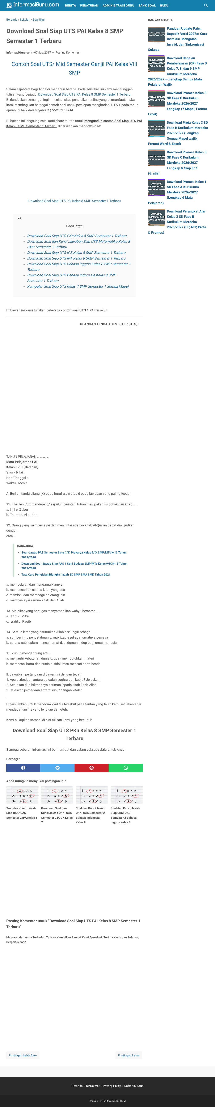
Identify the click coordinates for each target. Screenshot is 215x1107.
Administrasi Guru (118, 5)
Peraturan (89, 5)
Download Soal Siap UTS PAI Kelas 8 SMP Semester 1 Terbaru (84, 94)
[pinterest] (92, 768)
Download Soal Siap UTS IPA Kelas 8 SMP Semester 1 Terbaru (76, 258)
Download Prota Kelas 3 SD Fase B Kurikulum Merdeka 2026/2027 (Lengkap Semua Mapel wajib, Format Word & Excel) (178, 133)
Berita (70, 5)
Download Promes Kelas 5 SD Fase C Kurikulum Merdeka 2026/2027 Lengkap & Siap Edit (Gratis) (177, 162)
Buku (164, 5)
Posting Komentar (67, 52)
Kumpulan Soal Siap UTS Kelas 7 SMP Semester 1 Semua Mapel (77, 286)
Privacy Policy (112, 1085)
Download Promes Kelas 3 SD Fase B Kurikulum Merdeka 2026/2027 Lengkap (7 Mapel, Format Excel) (177, 103)
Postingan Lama (129, 1055)
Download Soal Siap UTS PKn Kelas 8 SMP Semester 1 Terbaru (76, 236)
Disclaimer (93, 1085)
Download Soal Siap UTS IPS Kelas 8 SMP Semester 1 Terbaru (76, 253)
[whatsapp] (126, 768)
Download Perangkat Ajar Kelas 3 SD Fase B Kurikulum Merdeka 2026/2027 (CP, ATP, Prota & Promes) (177, 222)
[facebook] (23, 768)
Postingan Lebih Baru (23, 1055)
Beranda (77, 1085)
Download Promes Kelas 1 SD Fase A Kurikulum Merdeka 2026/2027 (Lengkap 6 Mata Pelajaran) (177, 192)
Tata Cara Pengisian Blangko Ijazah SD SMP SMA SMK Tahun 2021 (65, 574)
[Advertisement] (74, 163)
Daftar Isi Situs (133, 1085)
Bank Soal (147, 5)
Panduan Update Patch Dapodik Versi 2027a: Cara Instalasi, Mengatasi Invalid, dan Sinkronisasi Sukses (177, 39)
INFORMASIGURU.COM (113, 1100)
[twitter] (57, 768)
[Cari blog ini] (206, 5)
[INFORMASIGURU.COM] (32, 5)
